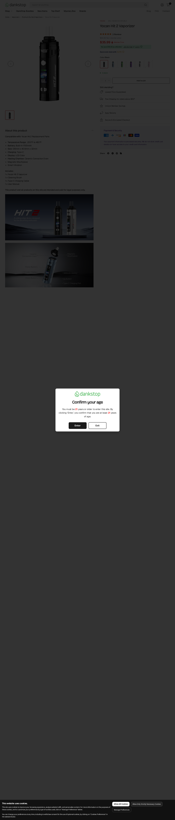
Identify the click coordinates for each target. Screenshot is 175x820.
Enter (78, 425)
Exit (97, 425)
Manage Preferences (122, 810)
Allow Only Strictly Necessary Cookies (146, 804)
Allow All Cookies (121, 804)
